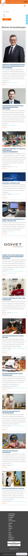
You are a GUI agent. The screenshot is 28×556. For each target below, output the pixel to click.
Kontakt (14, 542)
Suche (6, 19)
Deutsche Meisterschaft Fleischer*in (10, 451)
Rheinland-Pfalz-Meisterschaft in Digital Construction (13, 219)
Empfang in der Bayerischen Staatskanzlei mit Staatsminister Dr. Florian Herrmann (13, 66)
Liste (4, 16)
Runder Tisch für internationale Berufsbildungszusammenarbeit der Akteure (13, 256)
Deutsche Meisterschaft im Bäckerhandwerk (11, 412)
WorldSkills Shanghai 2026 (11, 183)
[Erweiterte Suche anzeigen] (4, 15)
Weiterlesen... (4, 84)
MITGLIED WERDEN (14, 545)
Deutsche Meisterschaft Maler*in (13, 488)
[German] (26, 2)
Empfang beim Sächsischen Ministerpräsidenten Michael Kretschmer (13, 107)
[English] (24, 2)
